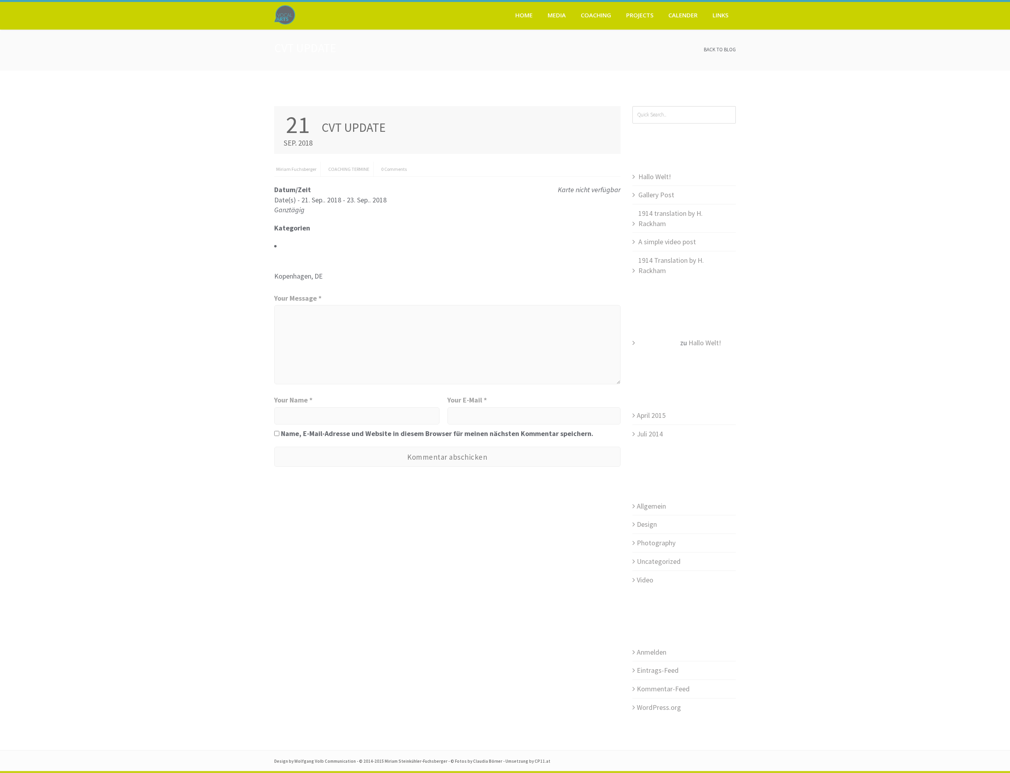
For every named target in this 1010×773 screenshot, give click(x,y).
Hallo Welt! (654, 176)
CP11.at (542, 761)
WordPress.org (659, 707)
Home (524, 15)
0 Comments (394, 169)
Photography (656, 542)
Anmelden (651, 652)
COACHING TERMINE (348, 169)
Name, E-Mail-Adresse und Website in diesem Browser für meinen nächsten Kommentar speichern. (437, 433)
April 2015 (651, 415)
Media (557, 15)
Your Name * (293, 399)
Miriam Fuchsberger (296, 169)
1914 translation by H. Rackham (670, 218)
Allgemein (651, 506)
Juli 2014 (650, 433)
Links (720, 15)
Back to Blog (720, 49)
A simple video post (667, 241)
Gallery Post (656, 194)
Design (647, 524)
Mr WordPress (658, 342)
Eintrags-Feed (658, 670)
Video (645, 579)
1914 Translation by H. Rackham (671, 265)
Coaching (596, 15)
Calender (683, 15)
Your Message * (298, 298)
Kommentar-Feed (663, 688)
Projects (639, 15)
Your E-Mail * (467, 399)
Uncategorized (659, 561)
